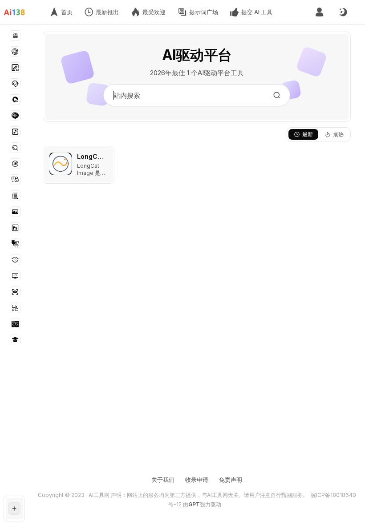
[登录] (319, 12)
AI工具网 (99, 495)
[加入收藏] (105, 155)
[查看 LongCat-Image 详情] (78, 164)
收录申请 (196, 479)
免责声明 (230, 479)
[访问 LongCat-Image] (60, 164)
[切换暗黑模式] (343, 12)
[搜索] (277, 95)
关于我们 (162, 479)
